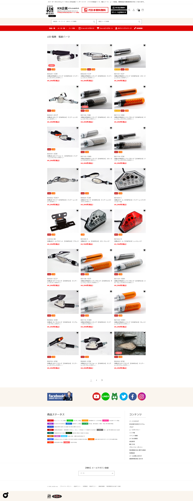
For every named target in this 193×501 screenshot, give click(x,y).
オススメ (105, 420)
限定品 (50, 423)
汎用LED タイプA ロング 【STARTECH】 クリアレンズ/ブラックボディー (62, 323)
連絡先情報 (102, 486)
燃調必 (57, 436)
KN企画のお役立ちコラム (137, 424)
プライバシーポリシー (136, 447)
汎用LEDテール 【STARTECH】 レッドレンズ (128, 241)
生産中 (50, 442)
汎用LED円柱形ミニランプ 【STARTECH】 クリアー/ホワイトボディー (96, 323)
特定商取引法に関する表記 (137, 450)
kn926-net (55, 486)
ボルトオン (68, 433)
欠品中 (66, 442)
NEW (50, 420)
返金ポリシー (77, 486)
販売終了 (69, 423)
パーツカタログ (134, 421)
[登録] (112, 473)
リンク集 (132, 433)
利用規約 (132, 453)
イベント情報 (133, 436)
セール (85, 420)
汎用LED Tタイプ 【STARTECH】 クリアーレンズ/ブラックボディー (96, 201)
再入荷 (69, 420)
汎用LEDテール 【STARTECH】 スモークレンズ (95, 241)
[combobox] (73, 21)
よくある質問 (133, 438)
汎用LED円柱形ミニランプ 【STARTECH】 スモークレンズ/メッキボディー (130, 77)
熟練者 (50, 430)
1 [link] (91, 380)
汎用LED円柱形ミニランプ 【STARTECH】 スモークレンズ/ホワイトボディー (96, 159)
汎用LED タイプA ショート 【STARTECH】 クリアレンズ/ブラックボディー (96, 364)
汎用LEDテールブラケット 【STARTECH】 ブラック (63, 241)
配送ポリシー (93, 486)
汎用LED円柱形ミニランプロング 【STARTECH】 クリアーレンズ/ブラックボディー (130, 159)
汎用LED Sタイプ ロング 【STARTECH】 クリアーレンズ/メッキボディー (62, 281)
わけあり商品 (85, 423)
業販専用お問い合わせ (136, 459)
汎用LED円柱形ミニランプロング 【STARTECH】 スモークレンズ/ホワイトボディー (130, 281)
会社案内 (132, 441)
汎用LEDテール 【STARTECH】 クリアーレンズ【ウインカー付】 (130, 201)
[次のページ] (102, 380)
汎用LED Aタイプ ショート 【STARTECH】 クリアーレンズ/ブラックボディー (62, 157)
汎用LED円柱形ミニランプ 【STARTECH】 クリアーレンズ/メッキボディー (96, 77)
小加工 (99, 430)
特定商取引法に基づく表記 (114, 486)
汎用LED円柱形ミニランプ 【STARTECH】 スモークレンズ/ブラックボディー (96, 118)
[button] (129, 10)
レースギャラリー (134, 430)
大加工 (50, 433)
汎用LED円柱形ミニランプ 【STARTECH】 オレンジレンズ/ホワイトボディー (130, 323)
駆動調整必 (64, 436)
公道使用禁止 (50, 426)
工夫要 (91, 439)
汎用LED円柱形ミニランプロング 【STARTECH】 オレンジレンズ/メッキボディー (96, 281)
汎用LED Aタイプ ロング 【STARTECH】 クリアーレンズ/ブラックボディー (62, 364)
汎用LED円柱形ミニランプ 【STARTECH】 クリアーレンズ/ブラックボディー (63, 77)
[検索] (94, 21)
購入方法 (132, 444)
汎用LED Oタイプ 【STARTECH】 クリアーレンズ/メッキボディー (62, 118)
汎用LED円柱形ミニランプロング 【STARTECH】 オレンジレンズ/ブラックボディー (130, 118)
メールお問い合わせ (135, 456)
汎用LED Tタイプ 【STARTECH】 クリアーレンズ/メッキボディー (62, 201)
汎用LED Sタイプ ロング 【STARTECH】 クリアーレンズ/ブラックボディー (129, 364)
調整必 (50, 436)
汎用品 (50, 439)
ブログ (131, 427)
